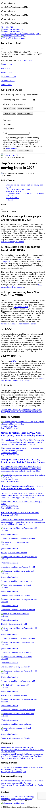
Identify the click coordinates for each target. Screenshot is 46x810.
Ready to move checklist (21, 750)
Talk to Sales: (11, 796)
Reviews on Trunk (8, 752)
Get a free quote (7, 758)
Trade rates (33, 785)
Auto (24, 754)
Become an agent (37, 750)
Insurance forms (7, 785)
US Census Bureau (21, 307)
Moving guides (14, 756)
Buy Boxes (38, 756)
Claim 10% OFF (7, 27)
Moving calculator (21, 781)
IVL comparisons (27, 756)
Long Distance (16, 754)
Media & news (16, 747)
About (8, 747)
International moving (36, 767)
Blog (6, 756)
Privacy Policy (11, 148)
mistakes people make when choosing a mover (18, 324)
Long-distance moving (9, 767)
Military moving (7, 769)
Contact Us (17, 758)
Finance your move (35, 781)
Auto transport (18, 769)
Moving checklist (7, 781)
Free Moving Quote (18, 772)
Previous (7, 108)
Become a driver (28, 758)
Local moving (23, 767)
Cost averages (6, 783)
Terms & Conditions (24, 799)
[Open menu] (40, 34)
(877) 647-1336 (25, 60)
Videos (25, 747)
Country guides (17, 783)
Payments (27, 783)
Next (13, 108)
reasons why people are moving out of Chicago (22, 379)
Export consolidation (21, 785)
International (5, 754)
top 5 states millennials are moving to (21, 286)
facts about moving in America (12, 242)
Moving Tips (5, 772)
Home (3, 747)
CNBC (14, 361)
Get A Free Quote (18, 38)
